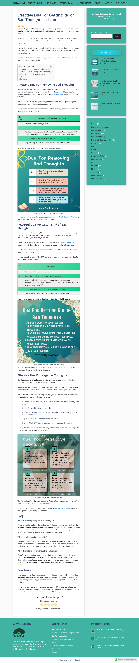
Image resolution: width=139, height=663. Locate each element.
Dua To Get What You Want (68, 217)
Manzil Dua (66, 3)
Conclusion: (24, 79)
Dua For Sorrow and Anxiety (59, 58)
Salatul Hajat (83, 3)
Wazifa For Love (97, 175)
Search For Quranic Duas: (100, 33)
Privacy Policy (57, 649)
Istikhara (51, 3)
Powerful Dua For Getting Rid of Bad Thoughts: (36, 72)
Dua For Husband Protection (62, 646)
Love (93, 162)
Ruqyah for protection (69, 242)
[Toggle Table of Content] (51, 66)
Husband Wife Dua (98, 156)
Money (93, 169)
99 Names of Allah (58, 629)
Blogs (98, 3)
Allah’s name (58, 94)
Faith (93, 146)
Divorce (94, 124)
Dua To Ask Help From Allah (101, 140)
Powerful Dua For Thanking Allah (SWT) (66, 633)
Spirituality (95, 172)
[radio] (41, 605)
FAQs (22, 77)
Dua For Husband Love (60, 636)
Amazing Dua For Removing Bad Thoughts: (35, 69)
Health (93, 150)
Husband (94, 153)
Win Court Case (97, 179)
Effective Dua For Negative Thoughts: (33, 74)
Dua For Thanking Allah (62, 508)
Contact (120, 3)
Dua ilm (19, 3)
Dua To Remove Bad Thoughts (63, 639)
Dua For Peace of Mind (61, 367)
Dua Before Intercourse (100, 127)
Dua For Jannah (96, 130)
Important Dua (96, 159)
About (108, 3)
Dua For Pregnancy (98, 137)
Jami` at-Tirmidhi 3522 (41, 503)
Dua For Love (35, 3)
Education (94, 143)
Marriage (94, 166)
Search (117, 36)
